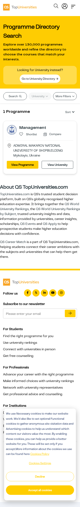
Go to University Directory (39, 79)
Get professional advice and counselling (32, 394)
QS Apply (50, 224)
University (38, 96)
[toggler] (73, 5)
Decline (40, 476)
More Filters (64, 96)
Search (13, 96)
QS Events (28, 224)
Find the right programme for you (28, 336)
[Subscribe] (70, 313)
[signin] (64, 5)
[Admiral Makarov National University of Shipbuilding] (12, 130)
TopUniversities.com (15, 194)
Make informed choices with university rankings (38, 381)
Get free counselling (18, 356)
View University (57, 165)
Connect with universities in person (29, 349)
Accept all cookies (40, 490)
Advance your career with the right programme (38, 374)
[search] (56, 7)
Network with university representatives (33, 388)
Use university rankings (20, 343)
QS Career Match (13, 242)
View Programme (22, 165)
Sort (68, 112)
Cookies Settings (40, 463)
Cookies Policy (39, 454)
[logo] (20, 6)
